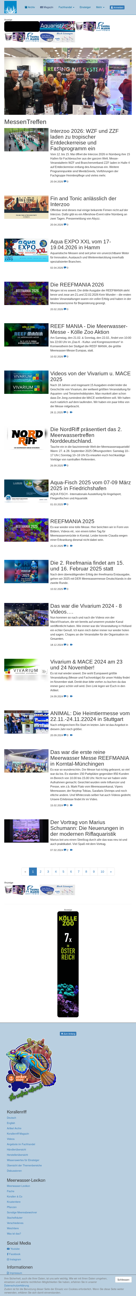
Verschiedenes (15, 1223)
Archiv (31, 7)
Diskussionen (14, 1170)
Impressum (15, 1273)
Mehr (99, 7)
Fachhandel (66, 7)
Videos (11, 1139)
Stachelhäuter (14, 1217)
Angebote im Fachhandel (21, 1144)
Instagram (15, 1259)
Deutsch (11, 1117)
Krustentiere (14, 1201)
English (11, 1123)
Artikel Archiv (14, 1128)
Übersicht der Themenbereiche (24, 1165)
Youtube (15, 1248)
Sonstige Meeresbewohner (22, 1212)
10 (102, 871)
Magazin (48, 7)
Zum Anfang (69, 1033)
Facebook (14, 1254)
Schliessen (123, 1279)
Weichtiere (13, 1228)
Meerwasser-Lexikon (18, 1186)
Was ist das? (14, 1233)
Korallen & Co (14, 1196)
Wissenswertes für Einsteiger (23, 1160)
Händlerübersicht (16, 1149)
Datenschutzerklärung (16, 1285)
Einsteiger (85, 7)
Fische (10, 1191)
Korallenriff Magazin (18, 1133)
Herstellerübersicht (17, 1154)
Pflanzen (12, 1207)
